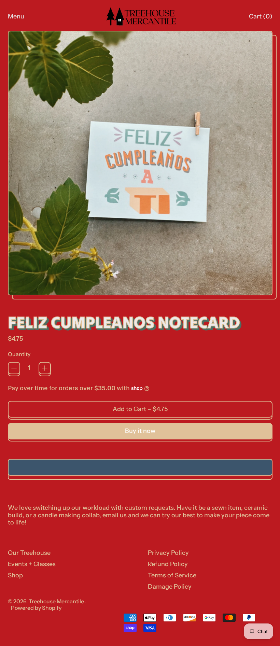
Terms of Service (172, 575)
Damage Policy (170, 586)
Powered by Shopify (36, 607)
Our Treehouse (29, 553)
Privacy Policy (168, 553)
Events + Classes (32, 564)
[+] (45, 368)
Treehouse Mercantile (57, 601)
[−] (14, 368)
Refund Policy (168, 564)
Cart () (260, 18)
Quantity (19, 354)
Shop (15, 575)
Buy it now (140, 431)
